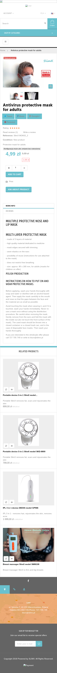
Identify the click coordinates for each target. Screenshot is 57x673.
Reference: (8, 135)
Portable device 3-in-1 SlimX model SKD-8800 (24, 452)
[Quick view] (11, 389)
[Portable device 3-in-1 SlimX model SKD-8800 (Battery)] (28, 375)
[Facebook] (28, 581)
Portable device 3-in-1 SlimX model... (20, 395)
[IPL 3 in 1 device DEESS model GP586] (28, 488)
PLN (42, 13)
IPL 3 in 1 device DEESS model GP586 (20, 508)
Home (2, 50)
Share (21, 116)
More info (10, 206)
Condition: (8, 140)
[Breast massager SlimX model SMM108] (28, 545)
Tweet (9, 116)
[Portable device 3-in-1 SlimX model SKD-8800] (28, 432)
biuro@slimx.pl (28, 613)
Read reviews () (10, 132)
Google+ (35, 116)
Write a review (29, 132)
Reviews (9, 211)
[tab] (5, 589)
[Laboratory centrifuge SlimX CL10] (17, 95)
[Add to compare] (6, 389)
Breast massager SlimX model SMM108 (21, 564)
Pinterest (10, 122)
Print (11, 181)
